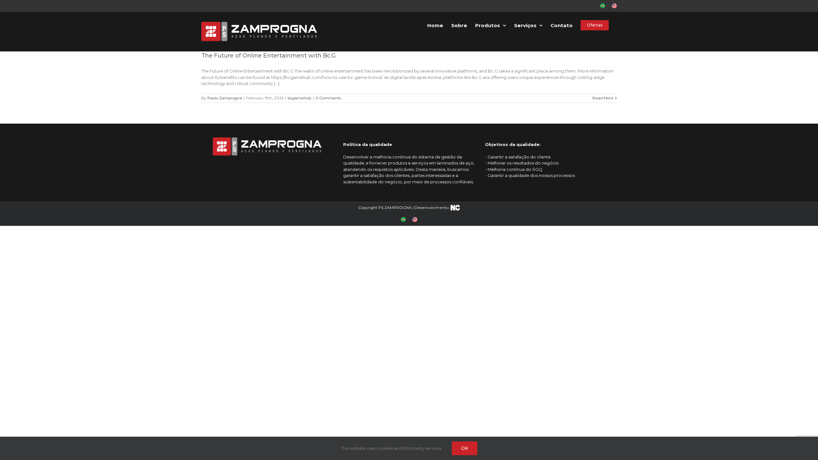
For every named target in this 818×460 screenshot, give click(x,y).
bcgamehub (299, 98)
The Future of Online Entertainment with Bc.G (268, 55)
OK (464, 448)
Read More (603, 98)
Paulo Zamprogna (224, 98)
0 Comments (328, 98)
